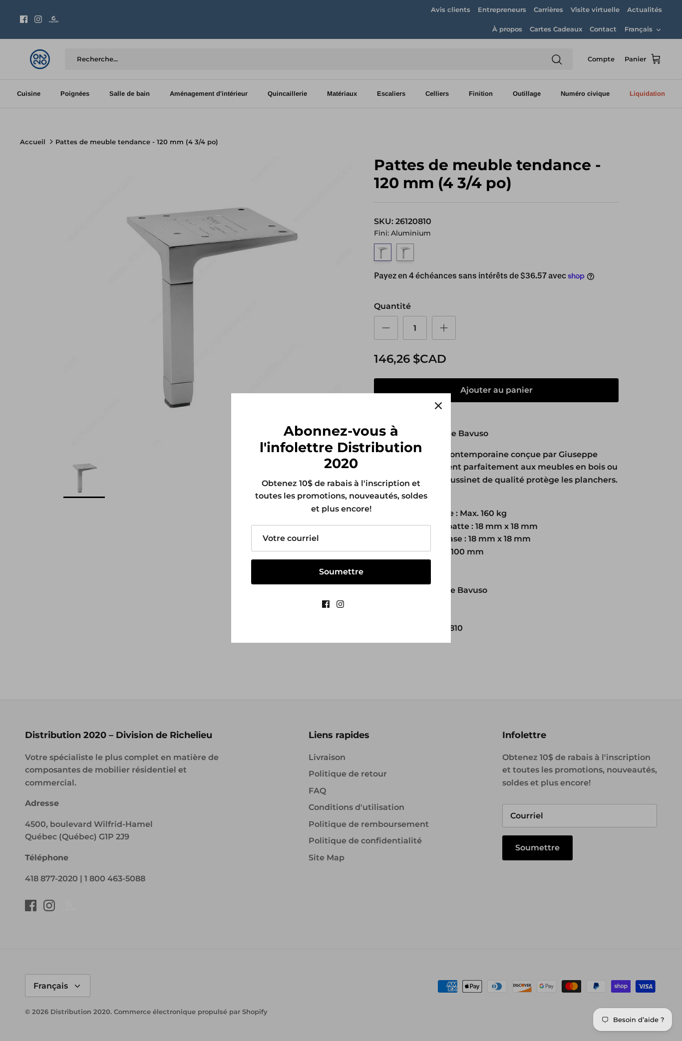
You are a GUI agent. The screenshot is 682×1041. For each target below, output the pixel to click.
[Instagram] (340, 604)
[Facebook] (326, 604)
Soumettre (341, 571)
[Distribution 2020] (355, 604)
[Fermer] (438, 406)
